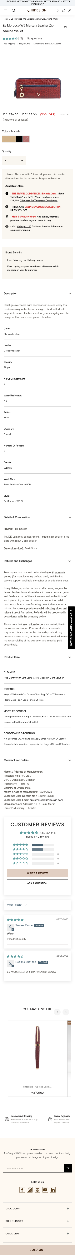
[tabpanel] (37, 79)
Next (66, 1012)
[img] (15, 920)
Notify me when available (71, 627)
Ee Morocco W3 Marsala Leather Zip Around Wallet (34, 19)
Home (5, 19)
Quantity (6, 151)
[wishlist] (57, 10)
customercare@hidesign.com (46, 800)
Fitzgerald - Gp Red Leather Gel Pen (42, 1087)
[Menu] (6, 10)
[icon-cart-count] (64, 10)
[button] (10, 38)
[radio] (5, 139)
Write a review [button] (37, 873)
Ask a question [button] (37, 883)
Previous (58, 1012)
